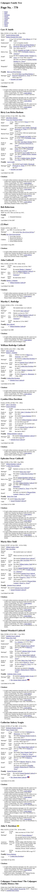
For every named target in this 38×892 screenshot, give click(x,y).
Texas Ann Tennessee (14, 119)
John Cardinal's (14, 889)
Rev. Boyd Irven (27, 232)
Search (6, 16)
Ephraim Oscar (26, 362)
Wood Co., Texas (24, 488)
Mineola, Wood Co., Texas (27, 761)
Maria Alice (25, 472)
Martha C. (25, 269)
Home (6, 12)
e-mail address (28, 93)
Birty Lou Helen (27, 45)
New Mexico (26, 39)
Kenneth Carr (23, 50)
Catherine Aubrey (28, 651)
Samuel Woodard (25, 477)
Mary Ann (10, 549)
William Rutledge (25, 271)
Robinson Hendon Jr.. (14, 728)
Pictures (6, 22)
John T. (11, 404)
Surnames (7, 15)
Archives (6, 18)
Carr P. (25, 127)
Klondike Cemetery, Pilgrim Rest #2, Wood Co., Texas (25, 669)
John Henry (11, 118)
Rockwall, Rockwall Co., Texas (22, 46)
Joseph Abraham (12, 35)
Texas (26, 122)
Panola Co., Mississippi (27, 374)
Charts (6, 19)
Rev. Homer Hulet (27, 655)
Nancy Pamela (11, 730)
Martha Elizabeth (14, 37)
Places (6, 24)
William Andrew (12, 547)
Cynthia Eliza (28, 358)
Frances (11, 406)
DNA (5, 21)
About (6, 26)
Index (5, 13)
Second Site (22, 889)
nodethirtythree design (12, 890)
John (24, 311)
